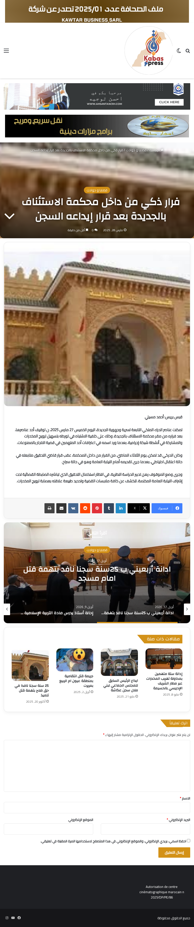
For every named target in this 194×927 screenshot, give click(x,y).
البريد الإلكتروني (178, 820)
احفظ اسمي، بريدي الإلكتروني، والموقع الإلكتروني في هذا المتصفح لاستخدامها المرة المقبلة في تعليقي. (113, 841)
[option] (97, 572)
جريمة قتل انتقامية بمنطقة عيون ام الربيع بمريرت (76, 681)
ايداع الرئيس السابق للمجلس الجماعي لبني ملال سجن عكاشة (120, 685)
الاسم (185, 798)
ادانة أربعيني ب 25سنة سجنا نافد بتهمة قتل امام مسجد (97, 573)
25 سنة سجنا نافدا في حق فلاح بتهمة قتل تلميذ (32, 690)
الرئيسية (155, 150)
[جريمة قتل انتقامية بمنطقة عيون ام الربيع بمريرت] (74, 659)
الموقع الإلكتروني (80, 820)
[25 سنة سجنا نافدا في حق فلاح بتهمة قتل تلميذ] (30, 664)
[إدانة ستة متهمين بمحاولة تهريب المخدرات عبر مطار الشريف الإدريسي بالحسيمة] (164, 658)
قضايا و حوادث (136, 150)
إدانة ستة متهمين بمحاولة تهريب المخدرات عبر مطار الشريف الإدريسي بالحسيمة (164, 681)
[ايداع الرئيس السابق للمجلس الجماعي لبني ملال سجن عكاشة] (119, 662)
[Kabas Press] (149, 50)
